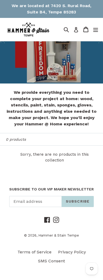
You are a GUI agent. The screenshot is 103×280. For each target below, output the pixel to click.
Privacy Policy (72, 251)
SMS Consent (51, 260)
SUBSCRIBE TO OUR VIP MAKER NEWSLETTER (51, 189)
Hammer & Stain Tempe (58, 235)
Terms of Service (34, 251)
